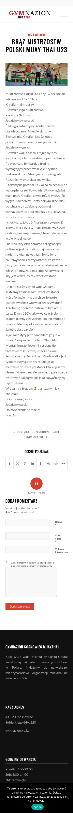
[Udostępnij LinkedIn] (32, 463)
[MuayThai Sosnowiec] (30, 14)
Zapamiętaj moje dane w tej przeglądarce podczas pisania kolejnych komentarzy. (32, 564)
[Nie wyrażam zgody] (68, 798)
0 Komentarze (41, 432)
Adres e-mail (58, 539)
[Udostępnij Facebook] (9, 463)
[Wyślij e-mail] (63, 463)
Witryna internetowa (61, 551)
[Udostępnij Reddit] (56, 463)
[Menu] (62, 14)
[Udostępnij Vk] (48, 463)
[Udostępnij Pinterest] (25, 463)
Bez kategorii (36, 35)
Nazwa (58, 523)
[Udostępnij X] (17, 463)
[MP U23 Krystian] (36, 74)
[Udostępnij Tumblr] (40, 463)
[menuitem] (62, 14)
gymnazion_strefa (36, 437)
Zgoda (37, 807)
